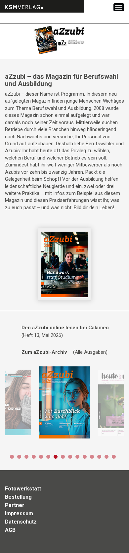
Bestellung (18, 497)
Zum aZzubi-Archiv (44, 352)
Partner (14, 505)
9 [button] (70, 457)
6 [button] (48, 457)
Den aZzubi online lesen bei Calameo (65, 328)
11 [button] (85, 457)
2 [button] (19, 457)
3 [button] (26, 457)
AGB (10, 530)
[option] (64, 402)
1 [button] (12, 457)
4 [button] (34, 457)
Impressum (19, 513)
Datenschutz (21, 522)
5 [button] (41, 457)
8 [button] (63, 457)
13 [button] (99, 457)
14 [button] (106, 457)
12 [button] (92, 457)
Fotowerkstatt (23, 488)
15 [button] (114, 457)
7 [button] (56, 457)
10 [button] (77, 457)
